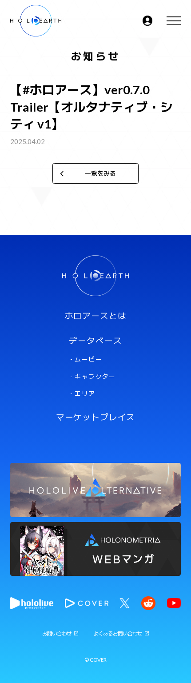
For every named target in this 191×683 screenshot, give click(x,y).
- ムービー (86, 359)
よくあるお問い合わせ (117, 633)
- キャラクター (93, 376)
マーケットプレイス (95, 417)
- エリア (83, 393)
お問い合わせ (57, 633)
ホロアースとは (96, 316)
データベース (95, 341)
